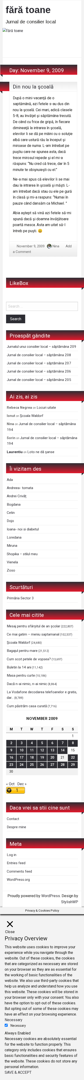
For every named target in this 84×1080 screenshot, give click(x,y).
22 (73, 758)
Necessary (18, 1025)
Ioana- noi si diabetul (23, 529)
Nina (55, 246)
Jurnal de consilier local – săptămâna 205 (39, 380)
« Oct (10, 784)
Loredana (14, 537)
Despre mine (16, 827)
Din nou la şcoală (33, 87)
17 (21, 758)
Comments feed (19, 871)
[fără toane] (42, 42)
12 (42, 750)
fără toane (28, 10)
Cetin (11, 513)
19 (42, 758)
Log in (11, 855)
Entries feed (16, 863)
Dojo (10, 521)
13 (52, 750)
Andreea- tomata (20, 488)
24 (21, 765)
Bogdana (14, 504)
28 (62, 765)
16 (11, 758)
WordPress (50, 896)
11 (32, 750)
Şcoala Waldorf (31, 416)
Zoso (11, 570)
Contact (13, 819)
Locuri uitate (46, 407)
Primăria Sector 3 (20, 598)
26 (42, 765)
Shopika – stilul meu (22, 554)
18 (32, 758)
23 (11, 765)
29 (73, 765)
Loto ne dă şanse (40, 452)
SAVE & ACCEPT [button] (18, 1072)
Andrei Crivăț (16, 496)
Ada (10, 480)
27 (52, 765)
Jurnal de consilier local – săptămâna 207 (39, 363)
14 (62, 750)
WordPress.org (18, 880)
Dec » (22, 784)
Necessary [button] (13, 1020)
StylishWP (69, 902)
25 (32, 765)
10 (21, 750)
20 (52, 758)
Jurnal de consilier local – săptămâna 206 (39, 371)
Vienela (12, 562)
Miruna (12, 546)
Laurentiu (15, 452)
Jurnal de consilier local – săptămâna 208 (39, 355)
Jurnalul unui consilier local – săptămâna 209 (41, 347)
